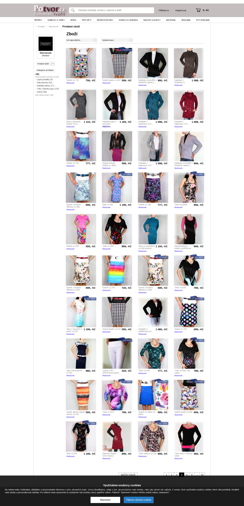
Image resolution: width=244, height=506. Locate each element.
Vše (37, 74)
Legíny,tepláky (45, 79)
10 (202, 475)
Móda (73, 20)
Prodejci (41, 26)
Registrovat (180, 10)
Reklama (185, 20)
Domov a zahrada (128, 20)
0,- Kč (206, 10)
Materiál (171, 20)
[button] (131, 40)
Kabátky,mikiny (45, 86)
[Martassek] (46, 44)
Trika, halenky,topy (48, 89)
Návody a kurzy (152, 20)
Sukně (42, 92)
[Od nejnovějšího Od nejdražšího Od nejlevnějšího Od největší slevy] (81, 40)
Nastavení (105, 500)
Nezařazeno (44, 95)
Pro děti (86, 20)
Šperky (38, 20)
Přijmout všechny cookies (138, 500)
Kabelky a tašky (56, 20)
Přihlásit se (164, 10)
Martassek (53, 26)
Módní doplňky (105, 20)
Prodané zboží (71, 26)
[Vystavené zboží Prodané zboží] (45, 63)
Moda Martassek (47, 77)
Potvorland (203, 20)
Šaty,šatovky (44, 82)
